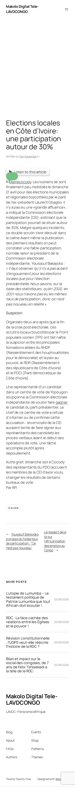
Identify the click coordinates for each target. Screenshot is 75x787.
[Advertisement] (37, 69)
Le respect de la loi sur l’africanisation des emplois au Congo (55, 541)
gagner (61, 402)
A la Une (13, 508)
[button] (12, 176)
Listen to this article (30, 171)
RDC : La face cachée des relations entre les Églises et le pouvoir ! (27, 622)
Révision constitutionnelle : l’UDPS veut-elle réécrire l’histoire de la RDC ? (27, 642)
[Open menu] (66, 9)
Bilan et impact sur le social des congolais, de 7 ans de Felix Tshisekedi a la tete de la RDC (27, 665)
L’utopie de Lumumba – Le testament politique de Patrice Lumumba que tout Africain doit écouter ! (28, 599)
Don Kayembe (28, 156)
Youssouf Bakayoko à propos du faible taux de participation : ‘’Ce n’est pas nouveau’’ (22, 541)
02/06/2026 (61, 599)
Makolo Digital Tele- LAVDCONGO (22, 9)
